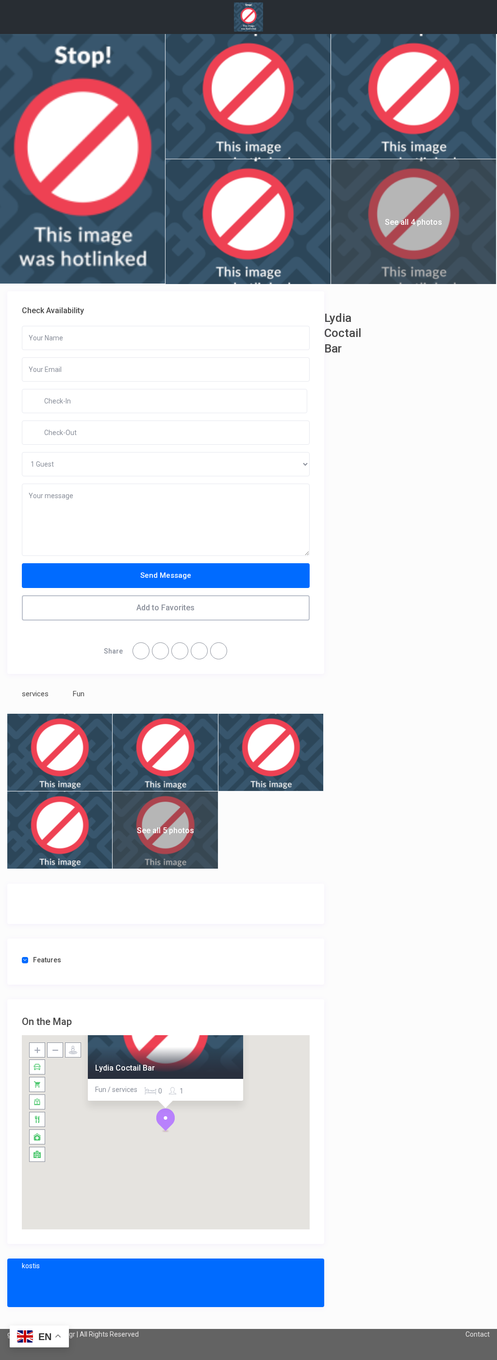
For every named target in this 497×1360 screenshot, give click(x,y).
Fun (78, 693)
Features (47, 960)
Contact (477, 1334)
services (35, 693)
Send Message (165, 575)
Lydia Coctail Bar (125, 1068)
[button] (165, 1120)
